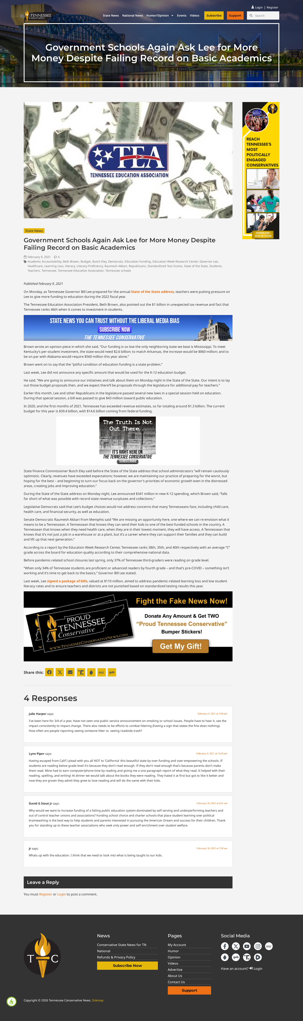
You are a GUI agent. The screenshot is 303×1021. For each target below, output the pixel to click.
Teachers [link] (34, 270)
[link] (11, 1002)
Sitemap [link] (97, 1000)
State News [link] (111, 15)
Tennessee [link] (49, 270)
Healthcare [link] (35, 266)
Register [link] (45, 894)
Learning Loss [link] (53, 266)
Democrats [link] (115, 261)
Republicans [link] (137, 266)
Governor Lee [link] (209, 261)
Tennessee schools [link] (118, 270)
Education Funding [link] (138, 261)
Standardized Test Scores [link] (165, 266)
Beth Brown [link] (71, 261)
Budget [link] (86, 261)
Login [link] (61, 894)
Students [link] (215, 266)
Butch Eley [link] (99, 261)
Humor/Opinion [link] (157, 15)
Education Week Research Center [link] (175, 261)
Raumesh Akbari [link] (116, 266)
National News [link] (132, 15)
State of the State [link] (196, 266)
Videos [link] (194, 15)
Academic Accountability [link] (44, 261)
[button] (49, 672)
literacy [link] (70, 266)
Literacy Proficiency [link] (90, 266)
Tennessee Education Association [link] (81, 270)
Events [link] (182, 15)
